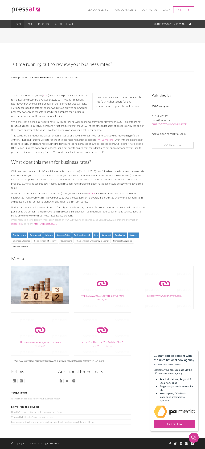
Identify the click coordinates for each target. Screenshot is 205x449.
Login (167, 9)
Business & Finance (21, 241)
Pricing (43, 23)
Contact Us (149, 9)
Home (18, 23)
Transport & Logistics (122, 241)
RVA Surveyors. (105, 139)
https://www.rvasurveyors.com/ (169, 123)
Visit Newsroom (172, 145)
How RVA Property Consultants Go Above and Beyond (37, 412)
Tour (30, 23)
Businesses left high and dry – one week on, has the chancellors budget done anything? (52, 421)
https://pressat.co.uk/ (45, 223)
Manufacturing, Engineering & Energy (92, 241)
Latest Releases (64, 23)
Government (66, 241)
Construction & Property (45, 241)
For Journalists (125, 9)
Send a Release (98, 9)
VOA (45, 95)
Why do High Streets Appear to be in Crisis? (32, 416)
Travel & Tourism (20, 246)
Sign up (181, 9)
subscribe (16, 223)
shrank (91, 193)
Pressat (35, 443)
